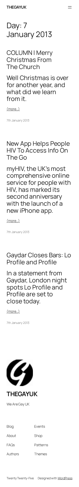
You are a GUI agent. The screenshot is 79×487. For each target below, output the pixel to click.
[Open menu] (69, 7)
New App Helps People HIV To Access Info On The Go (38, 150)
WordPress (65, 478)
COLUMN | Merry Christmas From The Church (30, 59)
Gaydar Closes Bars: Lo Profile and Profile (39, 258)
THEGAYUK (16, 7)
